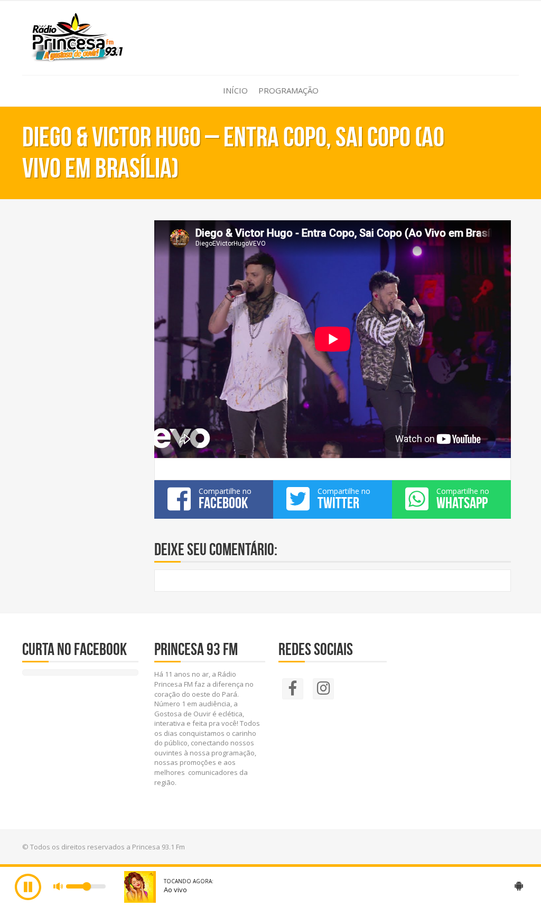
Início (235, 90)
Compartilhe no (225, 498)
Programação (288, 90)
